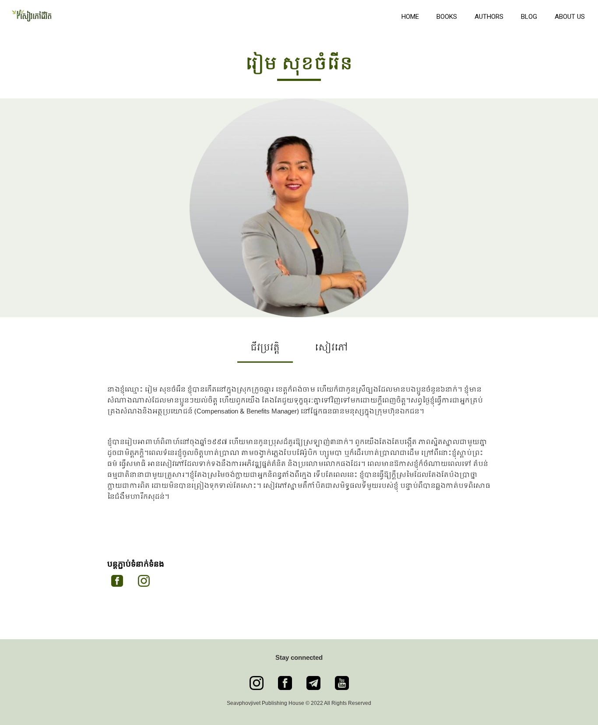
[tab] (265, 351)
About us (570, 17)
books (446, 17)
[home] (198, 14)
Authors (489, 17)
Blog (529, 17)
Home (410, 17)
